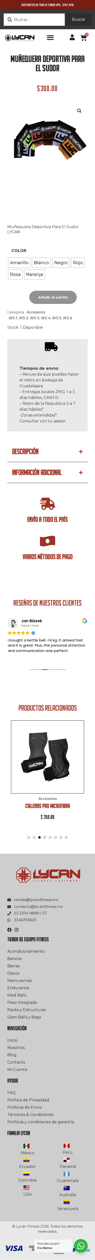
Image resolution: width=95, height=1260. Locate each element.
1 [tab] (29, 837)
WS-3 (34, 318)
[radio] (19, 263)
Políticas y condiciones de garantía (40, 1122)
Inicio (12, 1040)
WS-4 (45, 318)
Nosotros (16, 1047)
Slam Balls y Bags (24, 1017)
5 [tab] (50, 837)
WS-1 (13, 318)
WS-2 (23, 318)
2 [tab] (34, 837)
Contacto (16, 1062)
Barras (13, 966)
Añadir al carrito (53, 297)
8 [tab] (66, 837)
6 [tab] (55, 837)
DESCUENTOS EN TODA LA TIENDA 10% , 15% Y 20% (47, 5)
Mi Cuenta (17, 1069)
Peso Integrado (22, 1002)
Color (18, 251)
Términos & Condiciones (30, 1114)
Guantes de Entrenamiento (63, 806)
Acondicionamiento (26, 951)
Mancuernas (19, 980)
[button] (50, 37)
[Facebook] (9, 930)
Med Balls (16, 995)
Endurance (18, 988)
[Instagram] (16, 930)
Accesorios (36, 312)
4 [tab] (45, 842)
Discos (13, 973)
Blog (12, 1055)
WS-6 (67, 318)
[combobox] (34, 19)
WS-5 (56, 318)
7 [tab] (61, 837)
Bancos (14, 958)
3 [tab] (39, 837)
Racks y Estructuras (26, 1010)
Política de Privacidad (28, 1100)
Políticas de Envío (24, 1107)
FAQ (11, 1092)
